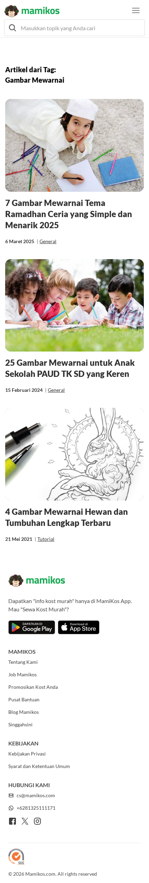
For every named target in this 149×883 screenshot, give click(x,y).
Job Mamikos (22, 674)
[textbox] (74, 27)
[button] (74, 27)
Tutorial (45, 539)
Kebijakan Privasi (27, 754)
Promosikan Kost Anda (33, 687)
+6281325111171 (36, 808)
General (48, 241)
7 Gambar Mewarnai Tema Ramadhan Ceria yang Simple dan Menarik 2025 (68, 214)
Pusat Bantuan (24, 699)
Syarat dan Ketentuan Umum (39, 766)
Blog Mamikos (23, 712)
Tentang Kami (23, 662)
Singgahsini (20, 724)
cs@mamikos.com (36, 795)
